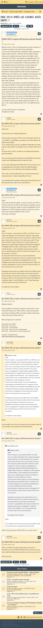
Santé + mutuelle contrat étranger (18, 579)
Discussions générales (20, 582)
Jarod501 (18, 23)
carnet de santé (12, 587)
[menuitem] (6, 2)
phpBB (11, 621)
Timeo (20, 574)
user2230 (9, 536)
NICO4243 (22, 597)
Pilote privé (17, 599)
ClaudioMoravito (11, 34)
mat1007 (9, 118)
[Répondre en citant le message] (39, 33)
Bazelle (21, 606)
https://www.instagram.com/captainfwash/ (13, 336)
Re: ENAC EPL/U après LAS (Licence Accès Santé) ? (21, 124)
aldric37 (21, 581)
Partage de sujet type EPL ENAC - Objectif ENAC (23, 572)
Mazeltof (13, 624)
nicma (20, 588)
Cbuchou (9, 220)
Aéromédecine (18, 589)
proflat (5, 624)
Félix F (8, 293)
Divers (15, 608)
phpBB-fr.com (10, 622)
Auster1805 (10, 342)
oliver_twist (12, 23)
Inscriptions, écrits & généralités (22, 575)
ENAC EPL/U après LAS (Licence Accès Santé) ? (21, 18)
